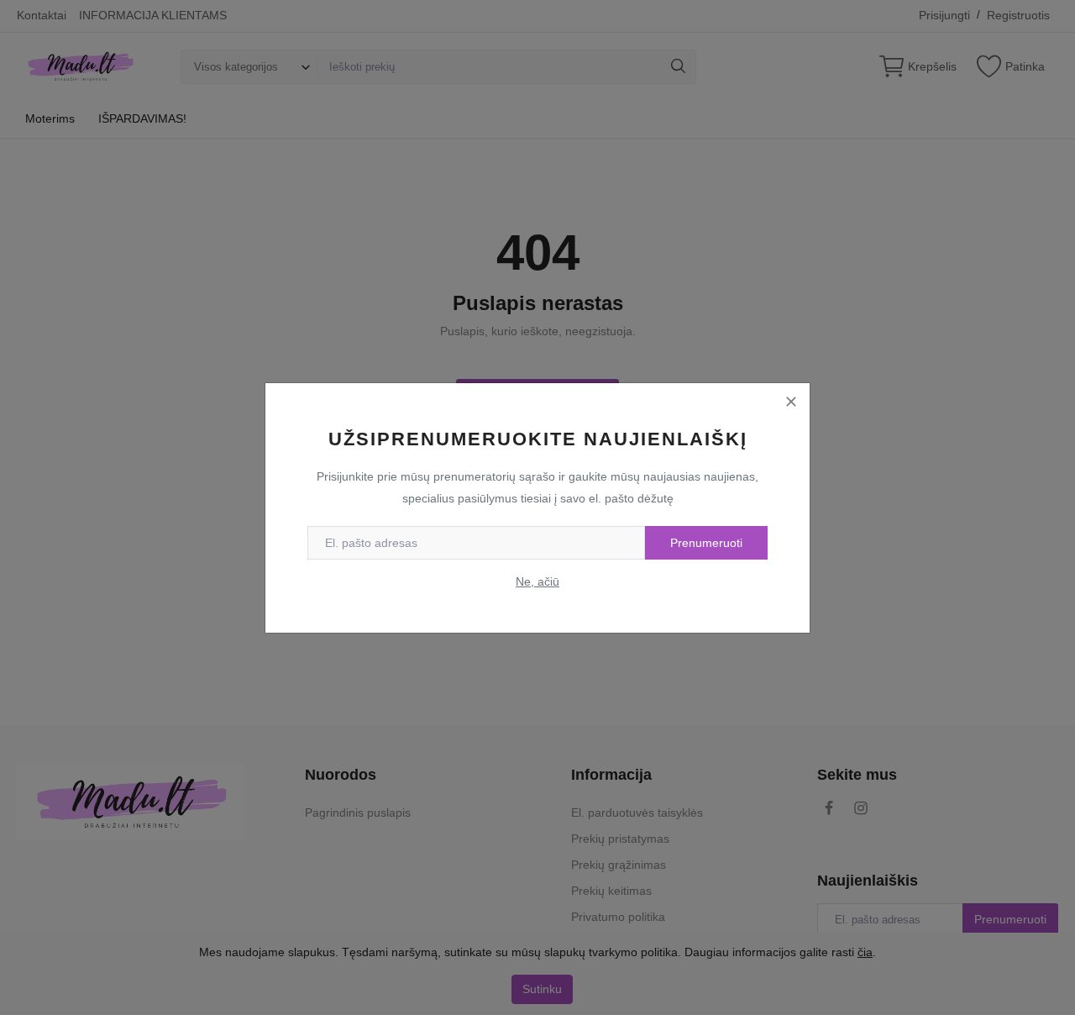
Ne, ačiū (537, 581)
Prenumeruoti (706, 543)
